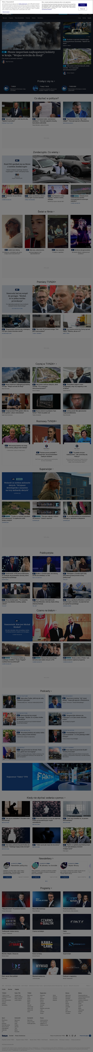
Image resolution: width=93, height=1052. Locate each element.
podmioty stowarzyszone (23, 3)
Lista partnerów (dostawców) (47, 9)
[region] (46, 7)
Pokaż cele (82, 8)
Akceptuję (82, 4)
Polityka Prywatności (6, 11)
